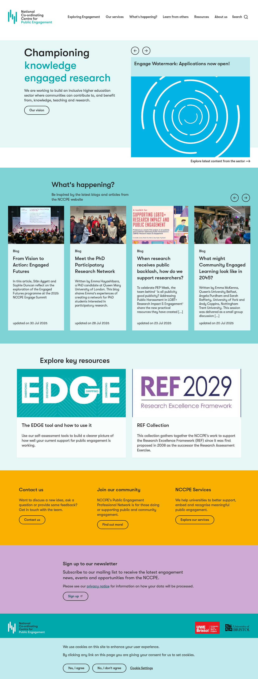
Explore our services (195, 520)
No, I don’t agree (109, 668)
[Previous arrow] (135, 51)
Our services (115, 17)
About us (221, 17)
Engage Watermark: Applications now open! (182, 63)
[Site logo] (30, 17)
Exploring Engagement (84, 17)
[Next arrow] (146, 51)
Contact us (32, 520)
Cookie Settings (141, 668)
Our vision (36, 110)
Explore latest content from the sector (218, 161)
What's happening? (143, 17)
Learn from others (175, 17)
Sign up (73, 596)
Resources (201, 17)
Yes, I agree (76, 668)
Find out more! (112, 524)
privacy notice (98, 586)
